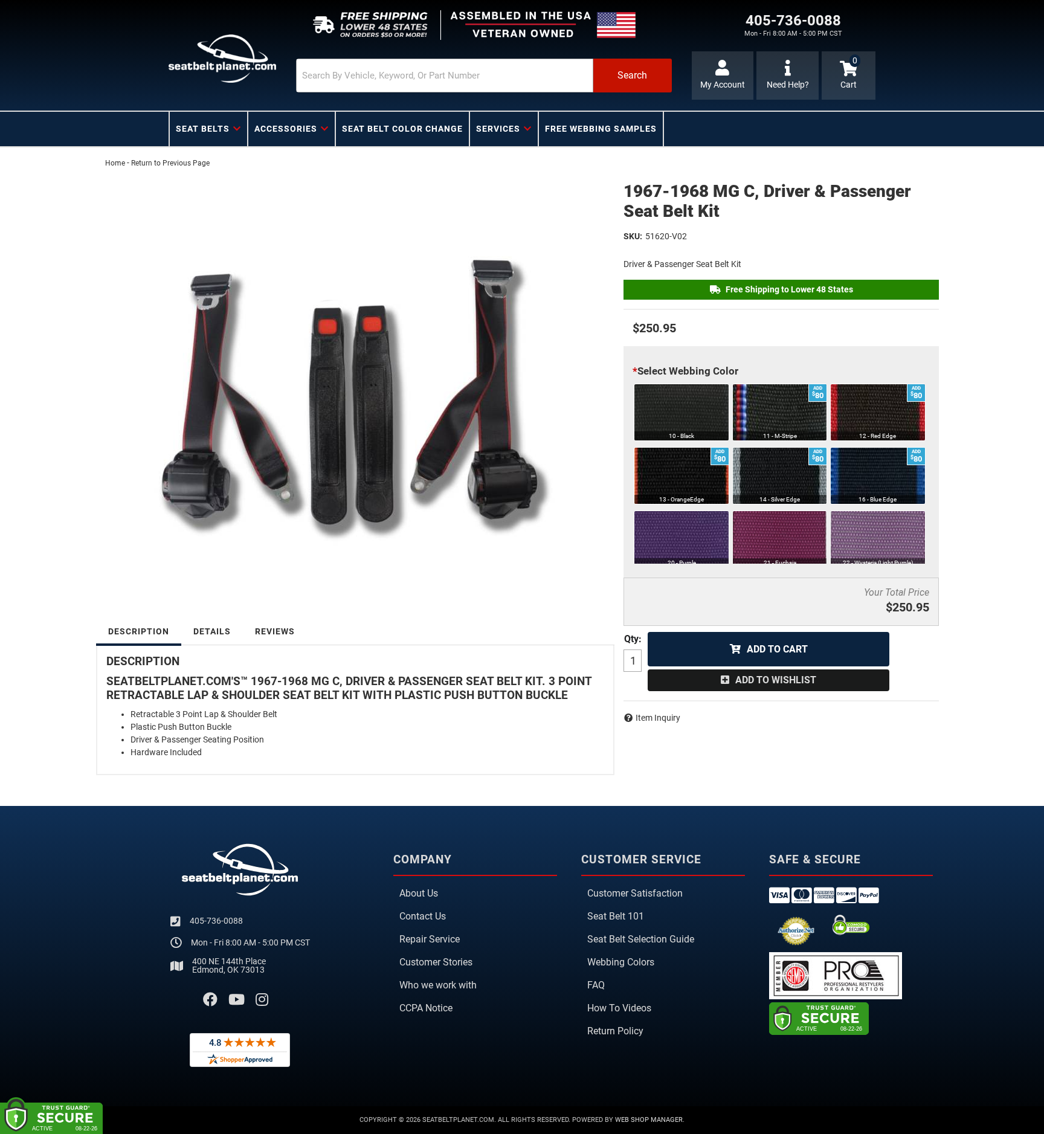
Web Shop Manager (649, 1120)
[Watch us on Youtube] (236, 1000)
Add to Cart (777, 649)
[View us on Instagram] (262, 1000)
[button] (484, 75)
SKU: (633, 236)
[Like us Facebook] (210, 1000)
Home (115, 163)
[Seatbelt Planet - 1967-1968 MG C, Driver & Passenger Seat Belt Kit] (355, 380)
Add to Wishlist (775, 680)
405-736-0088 (216, 921)
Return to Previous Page (170, 163)
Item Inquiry (658, 718)
